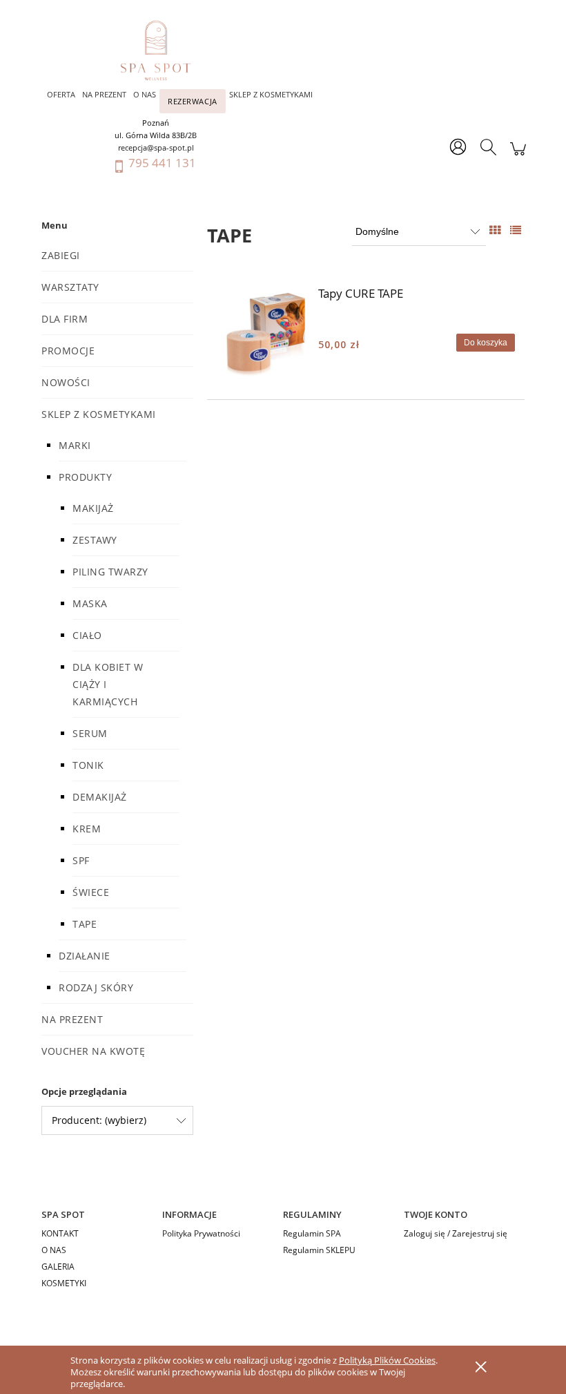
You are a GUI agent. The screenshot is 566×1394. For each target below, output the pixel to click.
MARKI (75, 445)
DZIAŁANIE (84, 955)
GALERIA (58, 1266)
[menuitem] (61, 94)
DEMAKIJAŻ (99, 796)
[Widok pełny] (515, 230)
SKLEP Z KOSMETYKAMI (98, 414)
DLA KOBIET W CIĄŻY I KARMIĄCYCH (107, 684)
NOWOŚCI (65, 382)
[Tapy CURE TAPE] (264, 335)
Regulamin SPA (312, 1233)
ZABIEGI (60, 255)
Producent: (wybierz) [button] (99, 1120)
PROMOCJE (68, 350)
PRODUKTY (85, 477)
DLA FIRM (64, 318)
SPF (81, 860)
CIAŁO (87, 635)
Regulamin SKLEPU (319, 1250)
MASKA (90, 603)
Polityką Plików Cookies (387, 1360)
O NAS (53, 1250)
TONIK (88, 765)
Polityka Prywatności (201, 1233)
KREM (86, 828)
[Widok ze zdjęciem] (494, 230)
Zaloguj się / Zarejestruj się (455, 1233)
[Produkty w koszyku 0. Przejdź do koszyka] (518, 155)
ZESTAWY (94, 539)
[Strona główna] (162, 50)
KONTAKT (60, 1233)
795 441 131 (162, 163)
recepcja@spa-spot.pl (156, 147)
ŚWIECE (90, 892)
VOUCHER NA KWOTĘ (93, 1051)
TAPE (84, 923)
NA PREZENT (72, 1019)
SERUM (90, 733)
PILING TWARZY (110, 571)
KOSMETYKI (63, 1283)
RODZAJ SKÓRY (96, 987)
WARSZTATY (70, 287)
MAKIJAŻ (93, 508)
